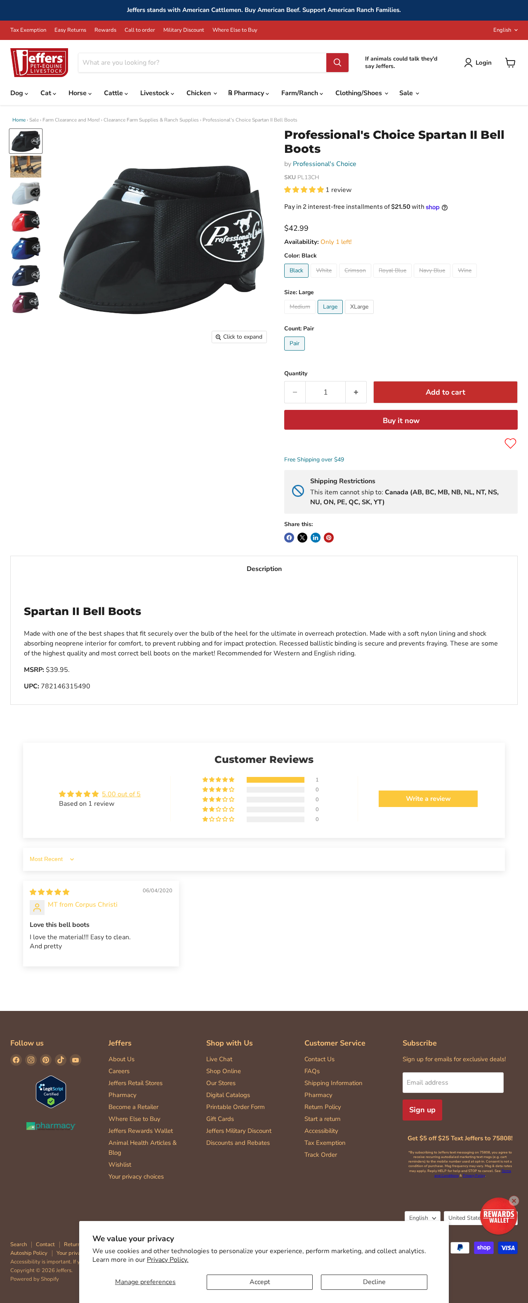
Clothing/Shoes (359, 93)
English (502, 30)
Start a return (322, 1119)
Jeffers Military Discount (238, 1131)
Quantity (295, 373)
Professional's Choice (324, 163)
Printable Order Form (235, 1107)
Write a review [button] (428, 798)
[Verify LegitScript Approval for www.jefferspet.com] (51, 1093)
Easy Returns (70, 30)
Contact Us (319, 1059)
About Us (121, 1059)
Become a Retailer (133, 1107)
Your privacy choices (136, 1176)
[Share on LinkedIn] (316, 538)
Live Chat (219, 1059)
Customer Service (334, 1043)
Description (264, 568)
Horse (78, 93)
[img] (49, 892)
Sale (407, 93)
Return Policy (322, 1107)
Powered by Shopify (34, 1279)
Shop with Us (229, 1043)
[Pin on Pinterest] (329, 538)
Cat (46, 93)
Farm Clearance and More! (71, 120)
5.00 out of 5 (121, 794)
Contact (45, 1244)
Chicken (199, 93)
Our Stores (221, 1083)
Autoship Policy (28, 1253)
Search (18, 1244)
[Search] (337, 62)
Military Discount (183, 30)
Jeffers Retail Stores (135, 1083)
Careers (119, 1071)
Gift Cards (220, 1119)
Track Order (320, 1155)
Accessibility (321, 1131)
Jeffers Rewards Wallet (140, 1131)
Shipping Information (333, 1083)
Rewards (105, 30)
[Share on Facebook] (289, 538)
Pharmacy (122, 1095)
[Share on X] (302, 538)
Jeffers (120, 1043)
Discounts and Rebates (238, 1143)
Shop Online (223, 1071)
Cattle (114, 93)
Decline (374, 1282)
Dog (17, 93)
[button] (304, 189)
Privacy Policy (474, 1175)
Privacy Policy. (168, 1259)
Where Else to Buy (234, 30)
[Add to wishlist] (510, 443)
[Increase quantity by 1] (356, 392)
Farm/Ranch (300, 93)
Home (19, 120)
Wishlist (119, 1164)
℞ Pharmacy (247, 93)
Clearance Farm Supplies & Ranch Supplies (151, 120)
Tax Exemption (28, 30)
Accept (260, 1282)
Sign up (422, 1110)
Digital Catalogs (228, 1095)
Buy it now (401, 421)
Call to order (140, 30)
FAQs (312, 1071)
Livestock (155, 93)
